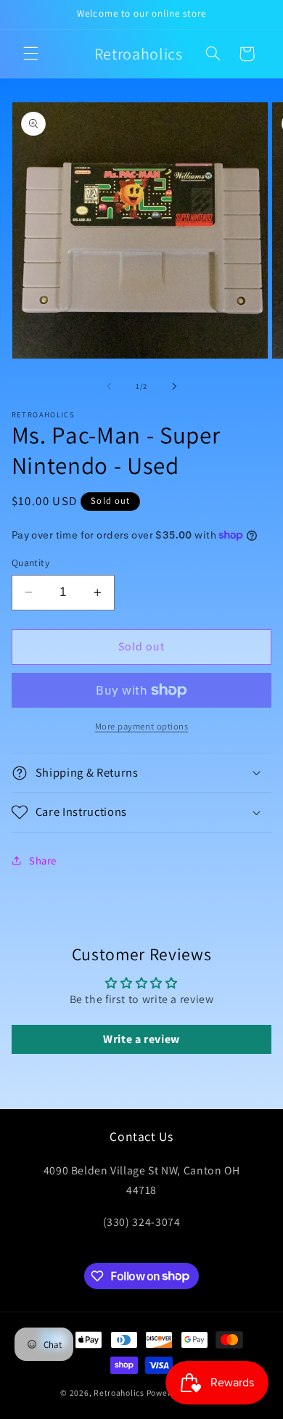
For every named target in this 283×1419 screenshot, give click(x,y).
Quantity (30, 562)
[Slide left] (109, 387)
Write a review (141, 1039)
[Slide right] (174, 387)
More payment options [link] (142, 726)
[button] (30, 53)
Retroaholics (119, 1392)
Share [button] (43, 860)
